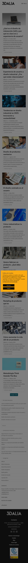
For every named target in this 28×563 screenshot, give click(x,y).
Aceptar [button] (8, 288)
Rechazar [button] (9, 285)
